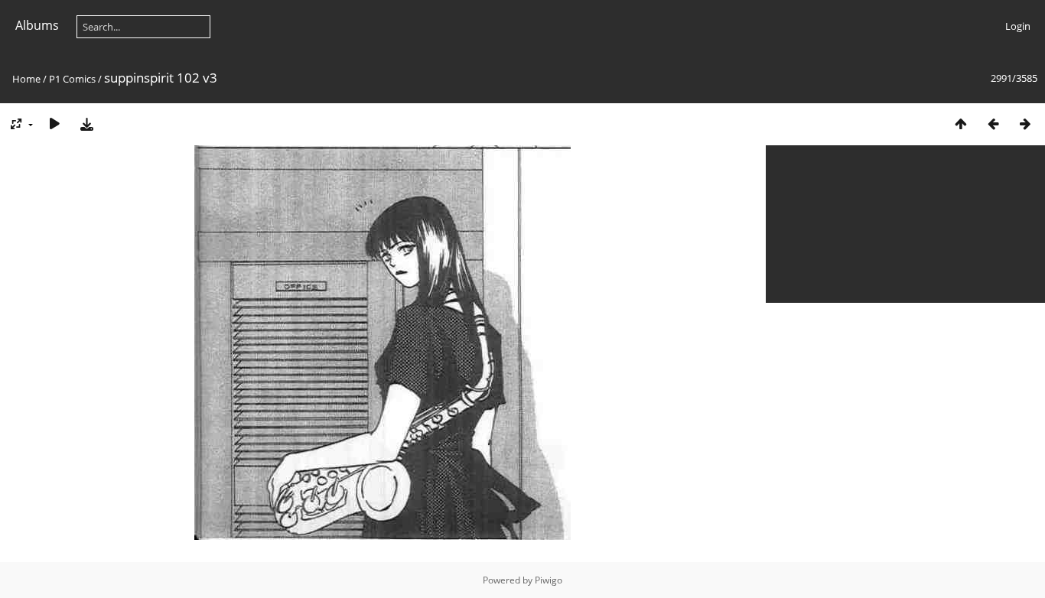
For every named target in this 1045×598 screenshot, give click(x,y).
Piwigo (548, 580)
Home (26, 79)
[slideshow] (54, 123)
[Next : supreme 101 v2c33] (1025, 123)
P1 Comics (72, 79)
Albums (37, 25)
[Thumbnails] (961, 123)
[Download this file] (86, 123)
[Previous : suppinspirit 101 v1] (993, 123)
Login (1017, 26)
